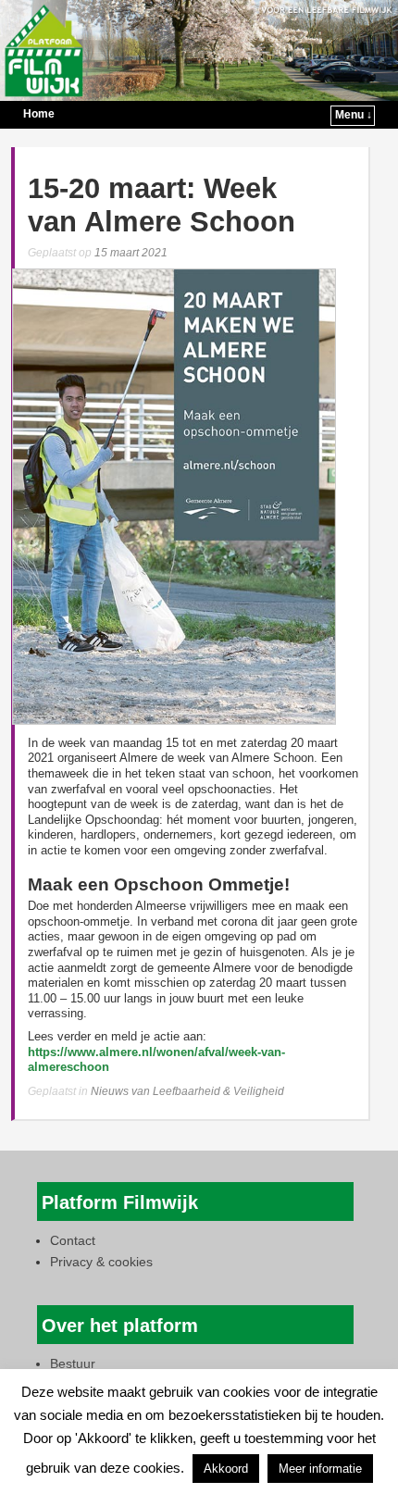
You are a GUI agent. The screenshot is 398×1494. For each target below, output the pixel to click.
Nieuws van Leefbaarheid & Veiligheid (187, 1091)
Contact (72, 1240)
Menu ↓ (353, 114)
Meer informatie (320, 1468)
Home (39, 113)
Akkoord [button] (226, 1468)
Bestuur (72, 1363)
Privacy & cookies (101, 1261)
